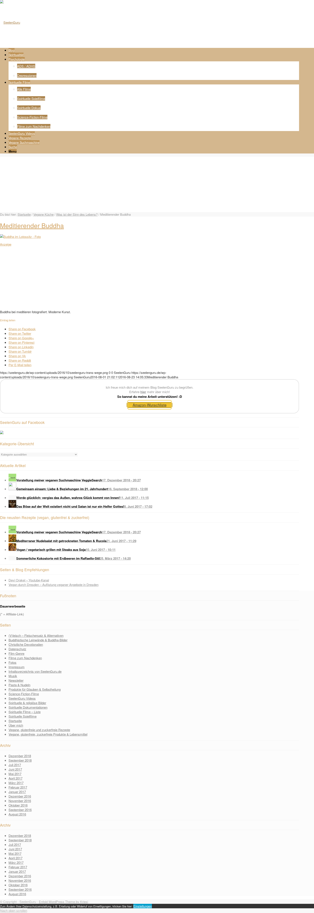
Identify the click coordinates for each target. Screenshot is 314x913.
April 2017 (15, 778)
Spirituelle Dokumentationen (28, 707)
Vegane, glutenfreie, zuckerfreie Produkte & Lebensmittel (48, 734)
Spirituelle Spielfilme (23, 716)
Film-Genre (16, 653)
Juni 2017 (15, 769)
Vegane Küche (43, 214)
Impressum (17, 667)
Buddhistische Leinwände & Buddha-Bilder (38, 640)
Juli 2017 (15, 765)
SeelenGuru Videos (22, 698)
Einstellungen (142, 906)
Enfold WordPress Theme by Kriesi (63, 901)
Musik (13, 676)
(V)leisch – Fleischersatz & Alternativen (36, 635)
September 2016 (20, 809)
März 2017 (16, 782)
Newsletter (16, 680)
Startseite (24, 214)
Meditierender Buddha (32, 225)
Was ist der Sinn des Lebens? (77, 214)
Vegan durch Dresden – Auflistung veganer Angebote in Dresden (53, 584)
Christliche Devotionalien (26, 644)
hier (143, 391)
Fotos (12, 662)
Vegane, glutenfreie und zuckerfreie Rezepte (39, 729)
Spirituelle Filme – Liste (25, 711)
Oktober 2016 (18, 805)
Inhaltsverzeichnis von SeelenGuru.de (35, 671)
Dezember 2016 (20, 796)
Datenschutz (17, 649)
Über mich (16, 725)
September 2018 (20, 760)
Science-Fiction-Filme (24, 694)
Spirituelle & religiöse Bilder (27, 703)
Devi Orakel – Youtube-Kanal (29, 580)
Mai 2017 (15, 773)
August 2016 (17, 814)
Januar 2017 (17, 791)
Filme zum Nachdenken (25, 658)
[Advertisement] (104, 276)
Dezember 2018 (20, 756)
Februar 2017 (18, 787)
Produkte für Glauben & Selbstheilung (35, 689)
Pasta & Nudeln (19, 685)
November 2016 (20, 800)
